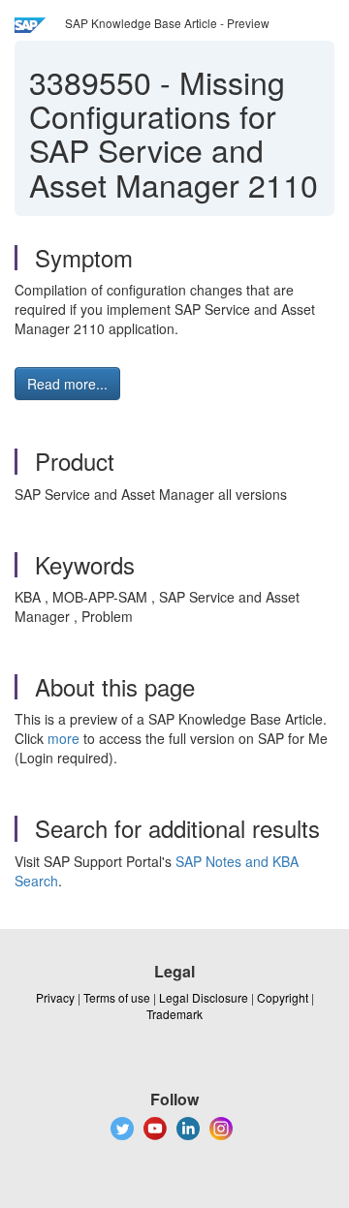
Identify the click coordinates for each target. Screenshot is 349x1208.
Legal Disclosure (203, 997)
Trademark (174, 1014)
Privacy (55, 997)
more (63, 738)
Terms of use (116, 997)
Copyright (282, 997)
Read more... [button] (67, 383)
